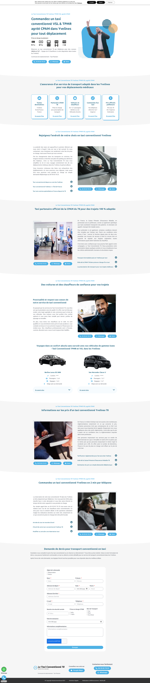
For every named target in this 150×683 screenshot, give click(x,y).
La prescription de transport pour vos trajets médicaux (95, 267)
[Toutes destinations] (39, 98)
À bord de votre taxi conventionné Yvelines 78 (48, 527)
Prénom (78, 578)
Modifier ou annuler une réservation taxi (46, 531)
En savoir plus (39, 390)
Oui (89, 611)
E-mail (49, 601)
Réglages (79, 3)
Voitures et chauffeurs (75, 104)
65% (72, 612)
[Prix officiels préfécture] (110, 98)
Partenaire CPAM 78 (57, 104)
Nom (48, 578)
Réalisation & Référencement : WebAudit (93, 680)
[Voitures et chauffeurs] (75, 98)
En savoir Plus (39, 116)
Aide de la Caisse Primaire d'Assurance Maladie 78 (93, 460)
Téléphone (78, 601)
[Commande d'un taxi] (93, 98)
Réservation (52, 572)
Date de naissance (52, 618)
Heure (92, 586)
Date (77, 586)
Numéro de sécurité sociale (55, 609)
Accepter (91, 2)
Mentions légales (74, 680)
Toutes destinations (39, 104)
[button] (53, 182)
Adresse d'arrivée (52, 593)
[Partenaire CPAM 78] (57, 98)
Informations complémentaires (56, 626)
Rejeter (101, 2)
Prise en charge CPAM (77, 609)
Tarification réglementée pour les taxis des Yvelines (94, 456)
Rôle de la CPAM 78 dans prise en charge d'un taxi (93, 262)
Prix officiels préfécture (110, 104)
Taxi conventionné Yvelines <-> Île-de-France (47, 186)
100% (72, 614)
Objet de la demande (53, 570)
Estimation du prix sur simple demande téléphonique (94, 465)
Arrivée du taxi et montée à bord (43, 522)
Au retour (91, 615)
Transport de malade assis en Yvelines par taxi (92, 258)
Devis (50, 574)
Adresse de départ (53, 586)
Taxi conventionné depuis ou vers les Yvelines (47, 182)
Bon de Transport (92, 609)
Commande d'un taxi (93, 104)
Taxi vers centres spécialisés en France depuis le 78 (49, 191)
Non (89, 613)
